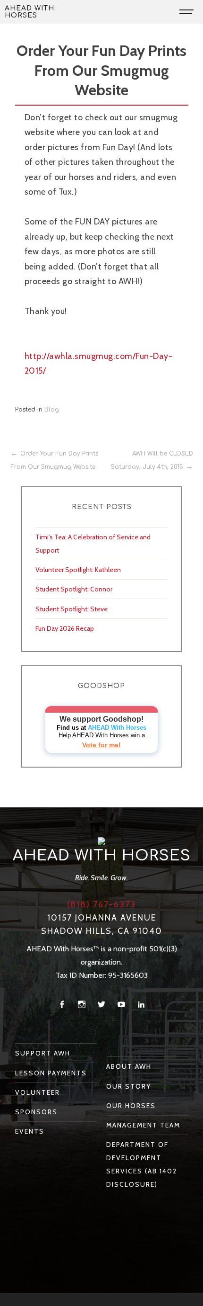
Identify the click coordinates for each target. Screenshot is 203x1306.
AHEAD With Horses (29, 12)
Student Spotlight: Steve (71, 609)
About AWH (129, 1066)
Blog (51, 409)
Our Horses (131, 1105)
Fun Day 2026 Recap (64, 628)
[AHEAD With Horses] (101, 840)
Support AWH (42, 1053)
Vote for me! (101, 745)
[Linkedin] (141, 1004)
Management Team (143, 1125)
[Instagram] (82, 1004)
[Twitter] (101, 1004)
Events (29, 1131)
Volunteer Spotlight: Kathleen (78, 569)
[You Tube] (121, 1004)
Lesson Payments (51, 1073)
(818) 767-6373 (101, 904)
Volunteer (37, 1092)
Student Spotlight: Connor (73, 589)
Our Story (128, 1086)
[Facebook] (62, 1004)
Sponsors (36, 1112)
